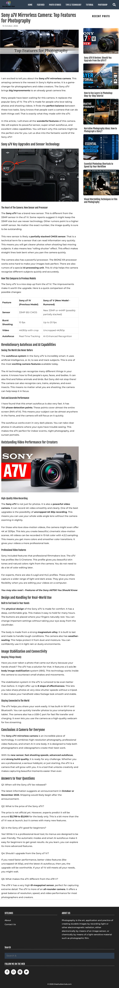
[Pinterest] (20, 972)
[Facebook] (7, 972)
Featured (40, 4)
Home (30, 4)
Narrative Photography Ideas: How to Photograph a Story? (100, 130)
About (8, 920)
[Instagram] (13, 972)
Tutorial (89, 4)
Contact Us (10, 924)
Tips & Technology (73, 4)
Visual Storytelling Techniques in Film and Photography (100, 200)
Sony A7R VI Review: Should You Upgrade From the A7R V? (98, 59)
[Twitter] (26, 972)
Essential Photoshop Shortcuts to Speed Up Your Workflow (98, 165)
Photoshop (102, 4)
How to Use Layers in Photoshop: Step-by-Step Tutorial (98, 94)
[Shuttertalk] (7, 4)
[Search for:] (59, 956)
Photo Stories (55, 4)
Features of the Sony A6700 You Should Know (51, 590)
